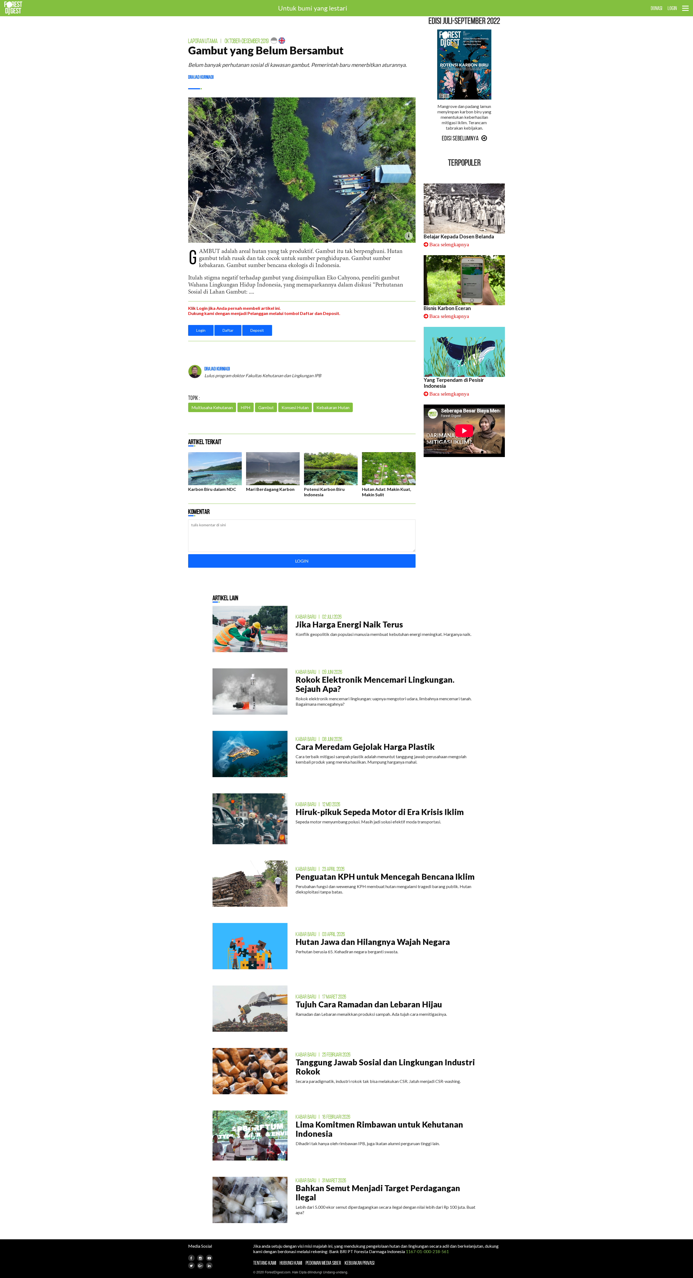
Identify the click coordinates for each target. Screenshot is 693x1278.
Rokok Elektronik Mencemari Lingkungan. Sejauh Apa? (375, 684)
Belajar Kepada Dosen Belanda (459, 236)
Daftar (228, 330)
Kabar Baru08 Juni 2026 (319, 739)
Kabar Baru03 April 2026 (320, 934)
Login (200, 330)
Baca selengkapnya (449, 244)
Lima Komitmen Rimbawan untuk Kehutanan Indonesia (379, 1128)
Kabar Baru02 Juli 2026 (319, 617)
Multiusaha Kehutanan (212, 407)
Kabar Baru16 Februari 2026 (323, 1117)
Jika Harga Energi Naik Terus (349, 624)
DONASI (656, 8)
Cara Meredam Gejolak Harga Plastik (365, 746)
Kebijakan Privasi (359, 1263)
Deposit (257, 330)
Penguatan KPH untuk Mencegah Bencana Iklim (385, 876)
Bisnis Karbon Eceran (447, 308)
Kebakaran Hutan (332, 407)
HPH (245, 407)
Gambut (266, 407)
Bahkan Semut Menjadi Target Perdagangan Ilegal (378, 1192)
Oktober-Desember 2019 (247, 41)
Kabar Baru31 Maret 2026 (321, 1180)
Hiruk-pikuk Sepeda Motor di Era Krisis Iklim (380, 812)
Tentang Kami (264, 1263)
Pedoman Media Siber (323, 1263)
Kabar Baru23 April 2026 (320, 869)
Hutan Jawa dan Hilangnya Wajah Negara (373, 942)
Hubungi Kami (291, 1263)
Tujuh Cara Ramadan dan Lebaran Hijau (369, 1004)
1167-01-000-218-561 (427, 1251)
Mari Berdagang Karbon (270, 489)
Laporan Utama (203, 41)
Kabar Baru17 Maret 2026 (321, 997)
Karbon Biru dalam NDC (212, 489)
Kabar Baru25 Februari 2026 (323, 1054)
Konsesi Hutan (295, 407)
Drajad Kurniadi (201, 77)
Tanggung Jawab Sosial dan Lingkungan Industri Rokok (385, 1066)
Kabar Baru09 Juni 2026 (319, 672)
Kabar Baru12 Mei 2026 (318, 804)
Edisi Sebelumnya (460, 138)
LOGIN (672, 8)
